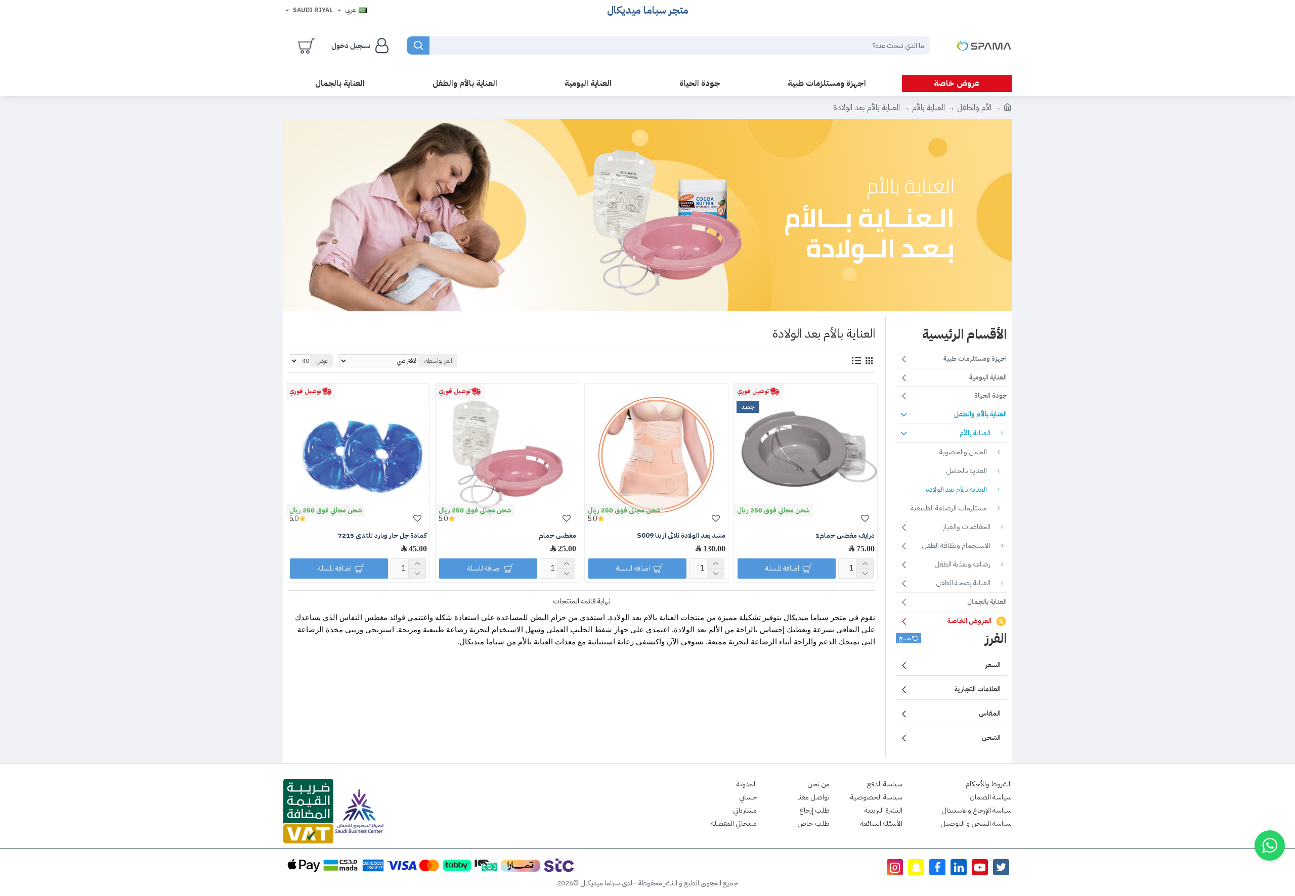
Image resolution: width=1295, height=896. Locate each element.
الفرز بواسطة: (438, 360)
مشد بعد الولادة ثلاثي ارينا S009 (681, 536)
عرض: (321, 360)
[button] (1270, 845)
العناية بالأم (928, 108)
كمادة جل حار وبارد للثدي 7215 (382, 536)
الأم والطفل (974, 108)
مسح (905, 638)
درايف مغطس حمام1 (845, 536)
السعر (993, 665)
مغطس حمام (557, 536)
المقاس (990, 713)
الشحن (991, 737)
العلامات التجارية (978, 689)
